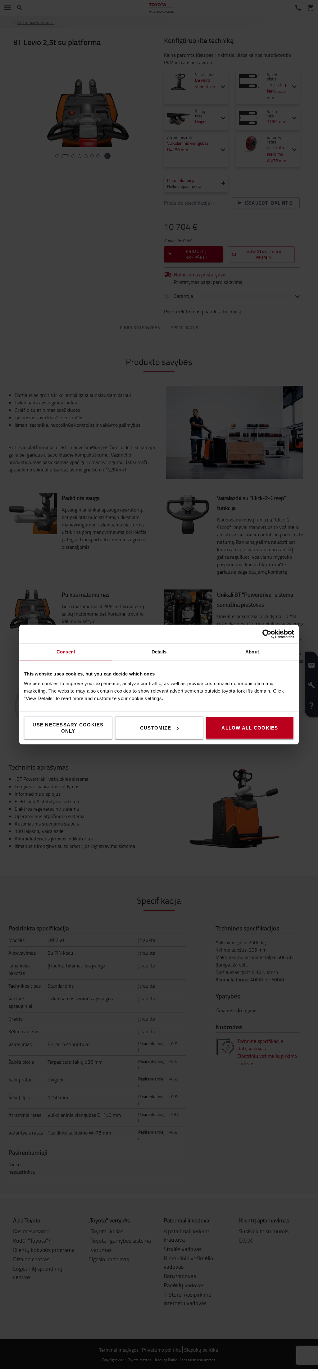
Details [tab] (159, 651)
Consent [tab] (66, 651)
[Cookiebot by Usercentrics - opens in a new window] (267, 634)
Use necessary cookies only (68, 728)
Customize (155, 727)
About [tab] (252, 651)
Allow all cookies (249, 727)
